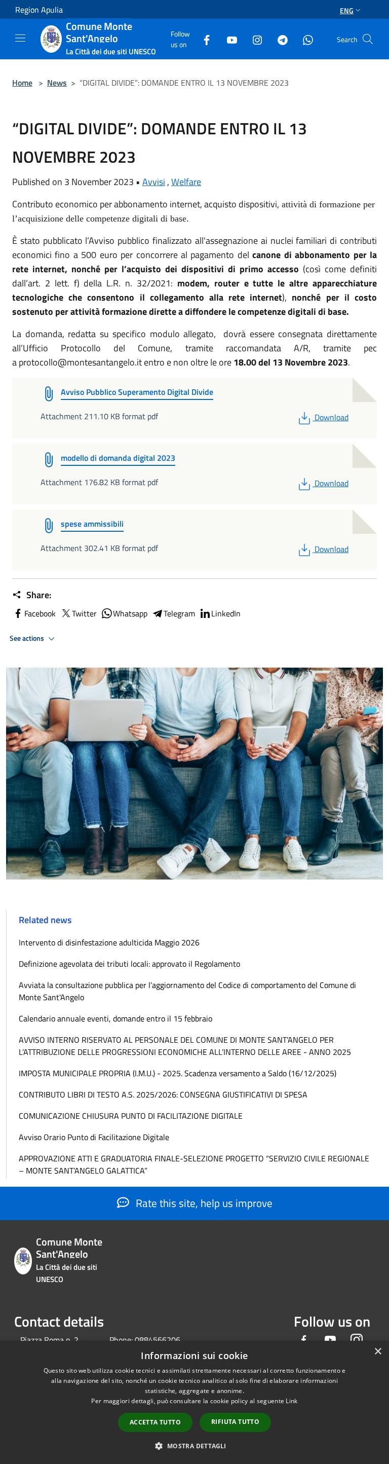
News (57, 83)
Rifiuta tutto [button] (235, 1421)
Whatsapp (130, 613)
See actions (28, 638)
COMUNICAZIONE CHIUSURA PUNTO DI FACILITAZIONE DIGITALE (131, 1116)
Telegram (179, 613)
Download (331, 417)
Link (291, 1401)
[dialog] (194, 1402)
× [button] (377, 1352)
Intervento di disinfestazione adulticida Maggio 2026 (109, 942)
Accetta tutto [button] (155, 1422)
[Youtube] (228, 39)
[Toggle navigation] (20, 38)
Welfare (186, 182)
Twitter (84, 613)
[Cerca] (368, 39)
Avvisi (153, 182)
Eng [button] (347, 10)
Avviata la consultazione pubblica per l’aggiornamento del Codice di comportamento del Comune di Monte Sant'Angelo (187, 991)
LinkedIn (226, 613)
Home (22, 83)
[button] (194, 1446)
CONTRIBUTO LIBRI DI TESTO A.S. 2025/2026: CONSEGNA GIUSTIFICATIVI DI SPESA (163, 1094)
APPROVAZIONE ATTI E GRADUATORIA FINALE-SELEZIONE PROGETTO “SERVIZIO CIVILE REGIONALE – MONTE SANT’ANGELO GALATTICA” (194, 1164)
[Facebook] (202, 39)
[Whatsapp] (304, 39)
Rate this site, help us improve (203, 1203)
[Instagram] (253, 39)
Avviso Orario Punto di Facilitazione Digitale (94, 1137)
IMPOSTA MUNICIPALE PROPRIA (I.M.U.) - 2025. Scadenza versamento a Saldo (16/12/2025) (177, 1073)
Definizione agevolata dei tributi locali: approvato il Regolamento (129, 964)
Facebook (40, 613)
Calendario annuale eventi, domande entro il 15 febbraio (115, 1018)
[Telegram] (278, 39)
